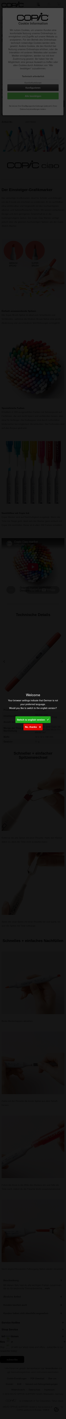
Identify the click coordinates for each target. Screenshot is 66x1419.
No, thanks (31, 726)
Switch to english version (31, 719)
